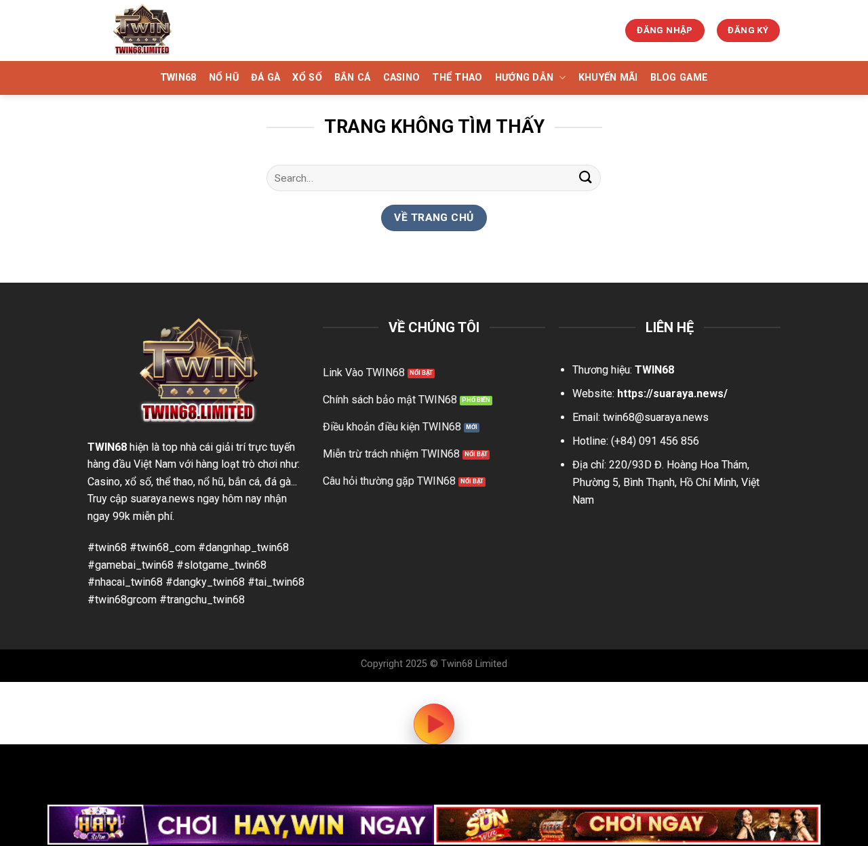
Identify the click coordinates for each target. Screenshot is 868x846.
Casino (401, 77)
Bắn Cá (352, 77)
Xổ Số (306, 77)
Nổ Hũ (224, 77)
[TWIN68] (158, 30)
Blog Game (679, 77)
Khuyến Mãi (608, 77)
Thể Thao (457, 77)
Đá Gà (265, 77)
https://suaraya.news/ (672, 393)
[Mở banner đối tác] (240, 825)
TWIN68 (178, 77)
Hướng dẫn (524, 77)
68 (121, 447)
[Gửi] (585, 178)
